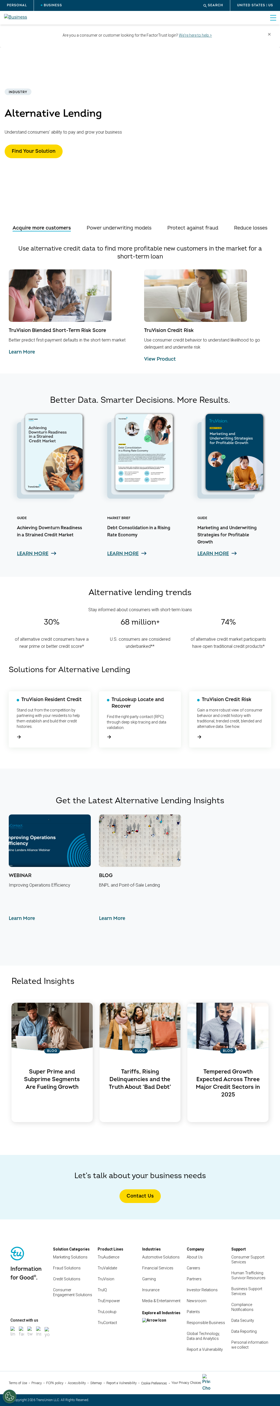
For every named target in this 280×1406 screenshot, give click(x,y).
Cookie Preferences (154, 1383)
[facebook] (21, 1337)
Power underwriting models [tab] (119, 228)
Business (53, 5)
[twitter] (30, 1337)
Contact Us (140, 1196)
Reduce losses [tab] (250, 228)
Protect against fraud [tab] (192, 228)
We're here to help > (195, 35)
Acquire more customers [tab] (42, 228)
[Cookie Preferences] (9, 1396)
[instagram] (38, 1337)
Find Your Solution (34, 151)
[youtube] (47, 1338)
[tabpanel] (140, 304)
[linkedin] (13, 1337)
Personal (17, 5)
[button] (213, 5)
